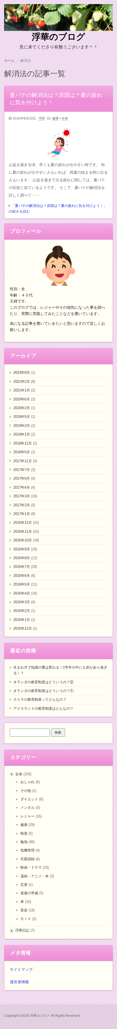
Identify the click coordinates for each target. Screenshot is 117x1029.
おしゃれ (27, 782)
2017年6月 (21, 478)
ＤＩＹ (25, 919)
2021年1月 (21, 390)
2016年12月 (22, 522)
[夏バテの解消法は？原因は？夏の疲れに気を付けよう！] (58, 142)
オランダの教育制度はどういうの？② (43, 682)
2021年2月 (21, 381)
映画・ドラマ (31, 867)
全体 (64, 118)
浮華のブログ (58, 37)
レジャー (27, 816)
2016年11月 (22, 531)
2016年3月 (21, 602)
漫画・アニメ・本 (34, 876)
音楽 (23, 910)
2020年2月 (21, 408)
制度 (23, 833)
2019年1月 (21, 434)
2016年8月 (21, 558)
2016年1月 (21, 620)
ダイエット (29, 799)
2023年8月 (21, 372)
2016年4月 (21, 593)
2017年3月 (21, 496)
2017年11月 (22, 461)
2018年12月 (22, 443)
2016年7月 (21, 567)
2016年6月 (21, 576)
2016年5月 (21, 584)
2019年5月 (21, 417)
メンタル (27, 808)
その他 (25, 791)
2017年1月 (21, 514)
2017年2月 (21, 505)
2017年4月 (21, 487)
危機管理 (27, 850)
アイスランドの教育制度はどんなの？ (43, 708)
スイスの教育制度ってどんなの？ (39, 699)
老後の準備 (29, 893)
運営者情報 (19, 982)
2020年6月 (21, 399)
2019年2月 (21, 426)
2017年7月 (21, 470)
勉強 (23, 842)
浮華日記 (22, 930)
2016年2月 (21, 611)
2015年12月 (22, 628)
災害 (23, 885)
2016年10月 (22, 540)
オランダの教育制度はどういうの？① (43, 691)
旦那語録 (27, 859)
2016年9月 (21, 549)
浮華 (41, 118)
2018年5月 (21, 452)
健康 (55, 118)
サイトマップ (21, 969)
